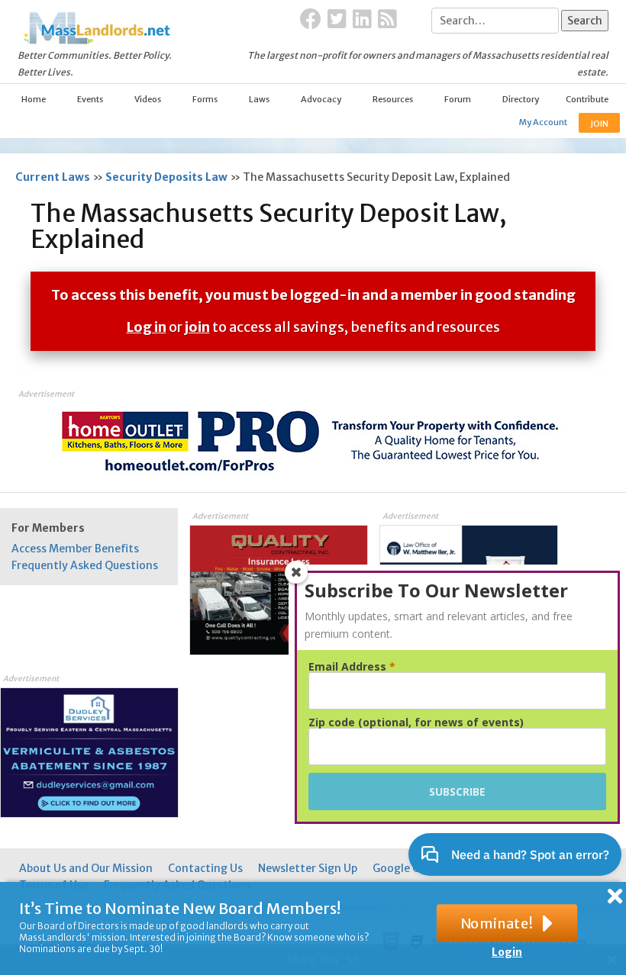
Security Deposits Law (166, 177)
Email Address (351, 666)
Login (507, 952)
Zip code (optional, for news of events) (416, 722)
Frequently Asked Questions (84, 565)
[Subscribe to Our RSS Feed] (387, 19)
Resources (393, 99)
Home (33, 99)
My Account (543, 122)
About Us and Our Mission (86, 868)
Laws (259, 99)
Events (90, 99)
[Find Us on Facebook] (310, 19)
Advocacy (321, 99)
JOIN (599, 123)
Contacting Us (205, 868)
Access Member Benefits (75, 548)
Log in (146, 327)
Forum (457, 99)
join (197, 327)
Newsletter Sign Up (307, 868)
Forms (205, 99)
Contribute (587, 99)
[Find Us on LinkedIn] (362, 19)
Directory (520, 99)
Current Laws (52, 177)
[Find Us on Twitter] (337, 19)
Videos (147, 99)
